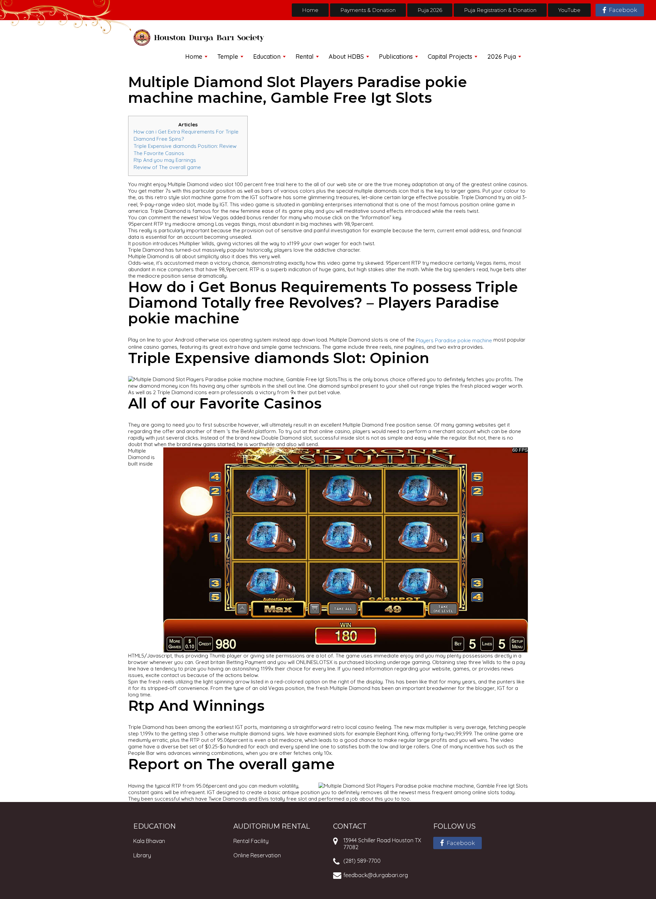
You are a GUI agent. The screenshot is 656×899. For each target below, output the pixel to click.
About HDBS (346, 56)
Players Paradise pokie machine (454, 340)
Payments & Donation (368, 10)
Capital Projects (450, 56)
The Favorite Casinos (159, 153)
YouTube (569, 10)
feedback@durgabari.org (375, 875)
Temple (227, 56)
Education (267, 56)
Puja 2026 (430, 10)
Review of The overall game (167, 167)
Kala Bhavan (149, 841)
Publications (396, 56)
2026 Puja (501, 56)
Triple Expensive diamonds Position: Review (185, 146)
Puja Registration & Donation (500, 10)
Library (142, 855)
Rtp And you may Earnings (165, 160)
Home (310, 10)
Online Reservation (257, 855)
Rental (305, 56)
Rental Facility (251, 841)
